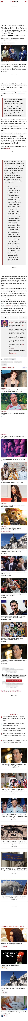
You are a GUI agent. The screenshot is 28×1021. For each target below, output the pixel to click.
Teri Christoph (4, 553)
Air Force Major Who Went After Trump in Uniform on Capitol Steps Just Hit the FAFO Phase (13, 550)
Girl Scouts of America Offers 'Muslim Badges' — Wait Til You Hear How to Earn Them (13, 638)
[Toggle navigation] (2, 1)
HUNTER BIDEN (18, 362)
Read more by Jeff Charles (21, 355)
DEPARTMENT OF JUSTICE (7, 362)
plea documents (21, 93)
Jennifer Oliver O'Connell (6, 575)
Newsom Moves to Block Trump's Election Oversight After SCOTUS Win (13, 572)
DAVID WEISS (12, 359)
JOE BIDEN (4, 364)
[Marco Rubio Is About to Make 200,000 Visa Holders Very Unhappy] (14, 651)
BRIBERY (6, 359)
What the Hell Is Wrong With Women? (11, 943)
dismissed (7, 148)
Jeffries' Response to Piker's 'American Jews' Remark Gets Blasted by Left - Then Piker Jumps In (14, 816)
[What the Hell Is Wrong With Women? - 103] (14, 935)
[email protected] (12, 353)
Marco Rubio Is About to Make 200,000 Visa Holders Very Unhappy (13, 660)
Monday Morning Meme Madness (10, 965)
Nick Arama (14, 819)
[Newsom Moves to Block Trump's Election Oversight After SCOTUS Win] (14, 563)
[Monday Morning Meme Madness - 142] (14, 957)
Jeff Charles (4, 35)
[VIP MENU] (25, 1)
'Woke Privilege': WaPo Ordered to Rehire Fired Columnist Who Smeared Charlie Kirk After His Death (14, 843)
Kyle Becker (3, 597)
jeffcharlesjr (12, 348)
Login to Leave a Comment (14, 680)
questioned (8, 305)
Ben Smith (14, 873)
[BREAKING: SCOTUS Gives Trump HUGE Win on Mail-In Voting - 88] (14, 1003)
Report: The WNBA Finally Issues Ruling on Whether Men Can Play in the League (14, 594)
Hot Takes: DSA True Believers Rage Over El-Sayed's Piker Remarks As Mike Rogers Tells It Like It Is (13, 616)
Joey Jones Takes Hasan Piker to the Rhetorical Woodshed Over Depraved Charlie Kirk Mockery (14, 790)
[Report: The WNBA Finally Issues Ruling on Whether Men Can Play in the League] (14, 585)
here (23, 344)
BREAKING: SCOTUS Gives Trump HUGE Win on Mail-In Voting (14, 1012)
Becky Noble (14, 899)
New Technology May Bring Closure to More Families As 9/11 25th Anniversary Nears (14, 897)
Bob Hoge (14, 793)
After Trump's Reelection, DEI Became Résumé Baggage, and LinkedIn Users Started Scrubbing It (14, 869)
